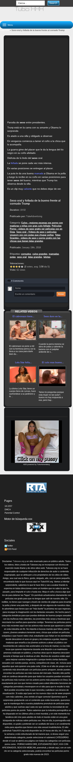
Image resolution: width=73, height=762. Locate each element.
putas (13, 257)
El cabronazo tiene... (23, 316)
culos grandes (39, 254)
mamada (38, 173)
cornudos (26, 254)
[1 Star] (11, 266)
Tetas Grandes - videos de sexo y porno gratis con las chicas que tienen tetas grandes (35, 238)
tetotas (46, 257)
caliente (28, 189)
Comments (17, 281)
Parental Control (12, 513)
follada (14, 163)
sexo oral (22, 257)
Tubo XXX (4, 30)
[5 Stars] (22, 266)
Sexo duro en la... (53, 316)
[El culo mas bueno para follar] (52, 376)
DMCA (8, 509)
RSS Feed (11, 549)
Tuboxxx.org (18, 561)
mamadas (54, 254)
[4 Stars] (19, 266)
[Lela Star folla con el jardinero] (22, 374)
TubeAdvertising (43, 464)
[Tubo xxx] (36, 12)
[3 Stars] (16, 266)
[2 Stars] (14, 266)
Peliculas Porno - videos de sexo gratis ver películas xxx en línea (36, 229)
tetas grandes (35, 257)
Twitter (10, 546)
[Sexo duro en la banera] (52, 329)
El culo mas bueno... (53, 362)
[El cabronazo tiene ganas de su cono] (22, 330)
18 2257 (8, 506)
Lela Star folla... (23, 362)
